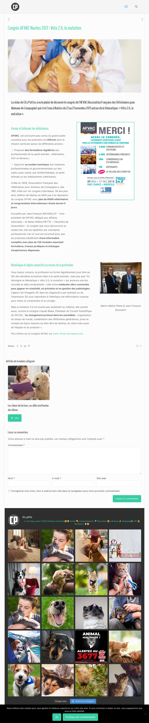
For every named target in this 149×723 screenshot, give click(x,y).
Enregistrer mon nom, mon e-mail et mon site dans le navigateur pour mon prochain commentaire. (65, 490)
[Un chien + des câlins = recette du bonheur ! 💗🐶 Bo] (58, 613)
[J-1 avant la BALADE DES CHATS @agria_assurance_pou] (91, 579)
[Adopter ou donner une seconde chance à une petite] (125, 613)
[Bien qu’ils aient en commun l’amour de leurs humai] (58, 680)
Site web (101, 478)
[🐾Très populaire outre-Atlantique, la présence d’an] (91, 545)
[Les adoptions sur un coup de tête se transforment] (24, 579)
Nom (11, 478)
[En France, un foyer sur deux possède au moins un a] (125, 647)
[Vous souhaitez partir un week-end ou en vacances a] (24, 647)
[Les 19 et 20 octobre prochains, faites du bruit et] (24, 613)
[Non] (145, 713)
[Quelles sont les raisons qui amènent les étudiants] (125, 579)
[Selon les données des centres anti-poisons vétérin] (91, 680)
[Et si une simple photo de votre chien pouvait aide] (24, 545)
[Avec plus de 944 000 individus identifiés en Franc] (125, 680)
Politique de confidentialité (80, 717)
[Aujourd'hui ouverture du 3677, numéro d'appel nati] (91, 647)
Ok (56, 717)
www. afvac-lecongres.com (68, 333)
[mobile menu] (126, 6)
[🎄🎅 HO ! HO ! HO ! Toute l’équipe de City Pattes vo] (125, 545)
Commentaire (16, 445)
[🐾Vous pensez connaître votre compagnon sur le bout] (58, 545)
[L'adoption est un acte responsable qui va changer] (58, 579)
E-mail (56, 478)
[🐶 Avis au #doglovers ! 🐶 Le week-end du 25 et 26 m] (24, 680)
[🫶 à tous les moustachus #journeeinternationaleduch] (91, 613)
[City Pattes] (15, 6)
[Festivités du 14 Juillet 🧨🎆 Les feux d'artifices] (58, 647)
